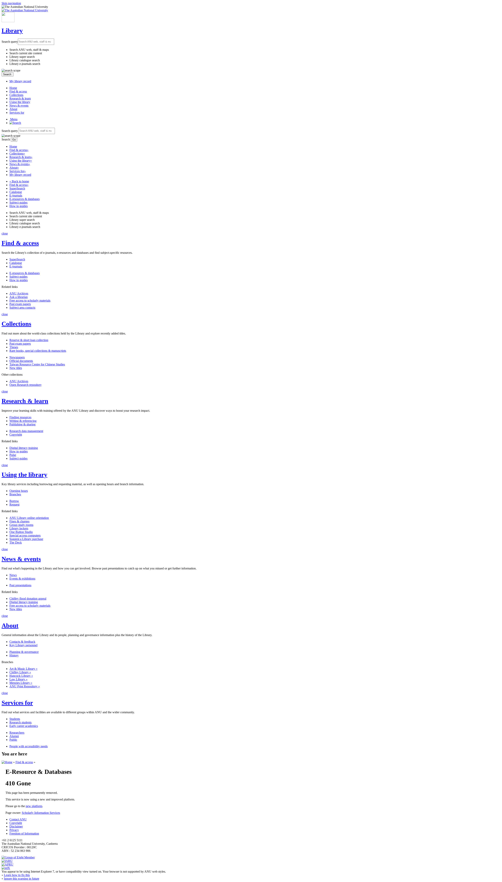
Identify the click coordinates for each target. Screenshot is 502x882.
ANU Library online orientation (29, 517)
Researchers (16, 732)
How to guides (18, 206)
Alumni (14, 736)
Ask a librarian (18, 297)
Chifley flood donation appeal (27, 598)
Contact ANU (18, 819)
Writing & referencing (22, 420)
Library (12, 30)
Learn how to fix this (17, 875)
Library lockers (18, 528)
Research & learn (20, 98)
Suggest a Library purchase (26, 539)
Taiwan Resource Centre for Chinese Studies (37, 364)
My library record (20, 81)
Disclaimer (16, 826)
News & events (18, 105)
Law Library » (18, 679)
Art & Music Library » (23, 668)
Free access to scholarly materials (29, 300)
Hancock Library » (21, 675)
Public (13, 739)
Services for (16, 112)
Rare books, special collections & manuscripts (37, 350)
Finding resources (20, 417)
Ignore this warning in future (21, 878)
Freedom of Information (24, 833)
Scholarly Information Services (41, 812)
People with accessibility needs (28, 746)
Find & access (18, 91)
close (5, 233)
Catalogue (15, 192)
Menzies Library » (20, 682)
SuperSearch (17, 188)
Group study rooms (21, 525)
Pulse (12, 455)
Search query (10, 41)
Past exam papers (20, 304)
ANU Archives (18, 293)
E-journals (15, 195)
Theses (13, 347)
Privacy (14, 830)
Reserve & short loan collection (28, 340)
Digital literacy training (23, 448)
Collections (16, 95)
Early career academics (23, 726)
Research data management (26, 431)
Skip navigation (11, 3)
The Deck (15, 542)
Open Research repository (25, 384)
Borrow (14, 501)
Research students (20, 722)
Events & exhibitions (22, 578)
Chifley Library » (20, 672)
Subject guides (18, 202)
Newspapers (17, 357)
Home (13, 88)
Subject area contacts (22, 307)
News (13, 575)
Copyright (15, 434)
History (14, 655)
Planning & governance (24, 652)
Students (14, 719)
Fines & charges (19, 521)
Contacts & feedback (22, 641)
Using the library (19, 102)
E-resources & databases (24, 199)
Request (14, 504)
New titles (15, 368)
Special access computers (25, 535)
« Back (19, 181)
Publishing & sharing (22, 424)
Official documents (21, 361)
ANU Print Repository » (24, 686)
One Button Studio (21, 532)
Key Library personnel (23, 645)
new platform (34, 806)
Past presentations (20, 585)
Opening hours (18, 490)
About (13, 109)
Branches (15, 494)
